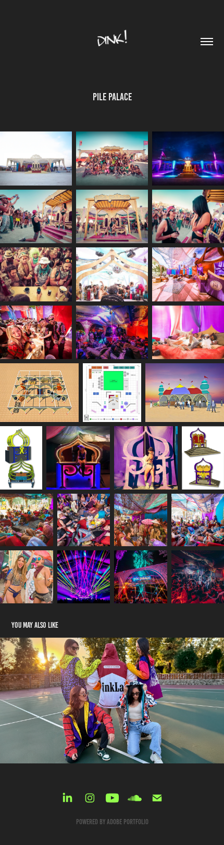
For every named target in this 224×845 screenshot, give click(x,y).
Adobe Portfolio (127, 822)
